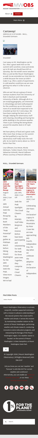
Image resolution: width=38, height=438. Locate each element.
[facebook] (6, 388)
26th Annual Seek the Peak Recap (6, 186)
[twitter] (16, 388)
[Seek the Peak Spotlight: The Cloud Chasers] (22, 175)
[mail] (27, 388)
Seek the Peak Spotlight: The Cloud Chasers (19, 186)
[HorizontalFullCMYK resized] (18, 3)
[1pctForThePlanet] (17, 401)
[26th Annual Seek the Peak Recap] (10, 175)
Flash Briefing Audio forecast (22, 379)
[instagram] (11, 388)
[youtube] (22, 388)
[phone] (32, 388)
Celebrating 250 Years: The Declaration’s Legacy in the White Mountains (31, 188)
